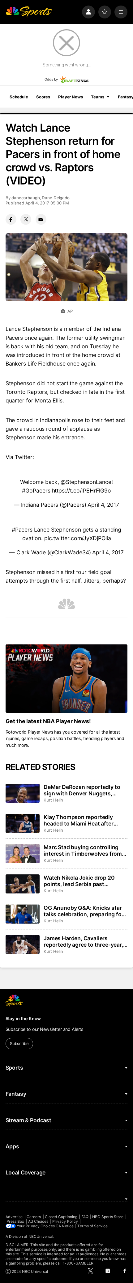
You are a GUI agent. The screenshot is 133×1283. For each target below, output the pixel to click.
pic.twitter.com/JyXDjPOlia (77, 538)
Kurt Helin (53, 800)
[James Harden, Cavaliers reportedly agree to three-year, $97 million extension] (23, 944)
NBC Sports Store (107, 1216)
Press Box (15, 1221)
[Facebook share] (11, 219)
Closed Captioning (61, 1216)
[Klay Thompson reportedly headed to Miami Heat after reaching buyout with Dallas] (23, 823)
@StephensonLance (86, 482)
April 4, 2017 (103, 504)
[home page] (29, 12)
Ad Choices (38, 1221)
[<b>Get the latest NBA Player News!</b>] (67, 678)
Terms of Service (92, 1226)
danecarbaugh (25, 197)
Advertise (14, 1216)
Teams (97, 96)
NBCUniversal (41, 1236)
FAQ (84, 1216)
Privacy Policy (65, 1221)
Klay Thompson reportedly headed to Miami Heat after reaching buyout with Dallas (80, 820)
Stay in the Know (23, 1018)
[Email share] (41, 219)
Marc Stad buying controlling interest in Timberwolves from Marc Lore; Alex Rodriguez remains (83, 850)
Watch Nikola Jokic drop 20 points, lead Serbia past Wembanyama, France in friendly (79, 880)
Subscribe (19, 1043)
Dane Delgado (56, 197)
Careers (34, 1216)
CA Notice (65, 1226)
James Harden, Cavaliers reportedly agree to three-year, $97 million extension (83, 941)
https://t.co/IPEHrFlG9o (81, 490)
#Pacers (22, 529)
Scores (43, 96)
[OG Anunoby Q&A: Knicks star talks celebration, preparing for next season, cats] (23, 914)
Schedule (19, 96)
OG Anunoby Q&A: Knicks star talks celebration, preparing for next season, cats (83, 911)
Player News (70, 96)
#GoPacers (36, 490)
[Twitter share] (25, 219)
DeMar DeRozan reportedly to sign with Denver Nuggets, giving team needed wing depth (84, 790)
